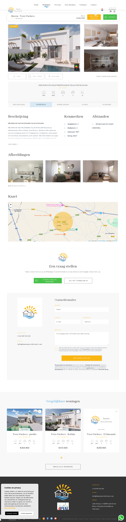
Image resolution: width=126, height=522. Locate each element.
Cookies (91, 519)
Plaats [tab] (85, 104)
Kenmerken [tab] (41, 104)
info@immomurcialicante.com (29, 344)
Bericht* (58, 330)
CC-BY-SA (114, 241)
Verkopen (83, 5)
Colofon (81, 519)
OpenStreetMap (102, 241)
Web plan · (98, 519)
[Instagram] (44, 518)
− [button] (10, 207)
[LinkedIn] (51, 518)
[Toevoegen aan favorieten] (39, 411)
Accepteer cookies (11, 513)
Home (36, 5)
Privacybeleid (86, 349)
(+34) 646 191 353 (23, 336)
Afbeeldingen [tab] (63, 104)
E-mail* (58, 317)
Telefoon (86, 317)
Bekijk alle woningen (63, 467)
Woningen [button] (46, 5)
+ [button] (10, 204)
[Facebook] (48, 518)
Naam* (57, 305)
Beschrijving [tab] (19, 104)
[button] (17, 76)
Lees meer (12, 144)
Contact (93, 5)
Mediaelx (114, 519)
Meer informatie (9, 508)
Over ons (57, 5)
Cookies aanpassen (26, 513)
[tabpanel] (24, 430)
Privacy (86, 519)
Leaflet (89, 241)
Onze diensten (70, 5)
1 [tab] (61, 457)
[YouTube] (55, 518)
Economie (107, 104)
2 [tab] (64, 457)
